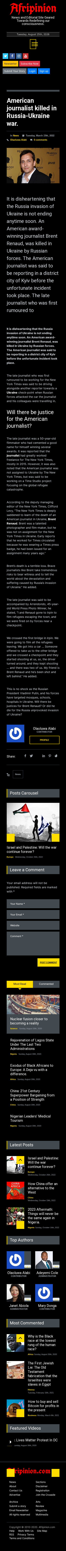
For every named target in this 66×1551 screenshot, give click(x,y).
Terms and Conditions (21, 1538)
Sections (41, 1481)
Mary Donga (47, 1306)
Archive (13, 1501)
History (31, 1390)
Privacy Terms (26, 1534)
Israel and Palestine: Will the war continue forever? (32, 849)
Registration (42, 1490)
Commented (46, 984)
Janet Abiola (19, 1306)
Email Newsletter (19, 1510)
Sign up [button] (43, 71)
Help (12, 1530)
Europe (10, 857)
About (12, 1486)
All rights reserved (19, 1514)
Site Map (42, 1530)
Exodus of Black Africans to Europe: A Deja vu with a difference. (31, 1069)
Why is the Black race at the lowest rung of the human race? (42, 1342)
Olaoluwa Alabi (18, 139)
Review (40, 1505)
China (13, 1105)
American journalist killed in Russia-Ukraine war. (32, 112)
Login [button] (32, 71)
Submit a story (17, 1505)
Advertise (14, 1494)
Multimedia (42, 1514)
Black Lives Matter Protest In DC (32, 1440)
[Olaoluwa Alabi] (15, 733)
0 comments (40, 139)
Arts (38, 1501)
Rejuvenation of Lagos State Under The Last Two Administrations (32, 1044)
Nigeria (13, 1054)
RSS (11, 1534)
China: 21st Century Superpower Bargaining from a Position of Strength (32, 1095)
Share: (11, 756)
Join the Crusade (45, 1494)
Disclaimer (42, 1486)
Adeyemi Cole (47, 1273)
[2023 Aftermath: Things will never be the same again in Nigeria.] (15, 1216)
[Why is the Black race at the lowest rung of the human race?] (15, 1343)
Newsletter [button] (10, 63)
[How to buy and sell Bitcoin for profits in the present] (15, 1408)
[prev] (11, 838)
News (16, 135)
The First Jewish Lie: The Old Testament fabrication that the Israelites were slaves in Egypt (42, 1374)
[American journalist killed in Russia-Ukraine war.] (33, 165)
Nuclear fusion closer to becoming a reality (29, 1021)
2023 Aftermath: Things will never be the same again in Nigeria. (43, 1215)
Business (32, 1415)
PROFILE (44, 740)
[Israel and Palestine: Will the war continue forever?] (33, 822)
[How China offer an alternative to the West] (15, 1190)
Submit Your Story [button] (14, 71)
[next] (55, 838)
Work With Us (25, 1530)
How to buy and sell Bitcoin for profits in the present (43, 1405)
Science (13, 1028)
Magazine (41, 1510)
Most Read (20, 984)
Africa (13, 1079)
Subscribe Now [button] (29, 63)
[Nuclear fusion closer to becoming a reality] (33, 1004)
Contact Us (15, 1490)
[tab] (20, 986)
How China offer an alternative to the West (43, 1188)
